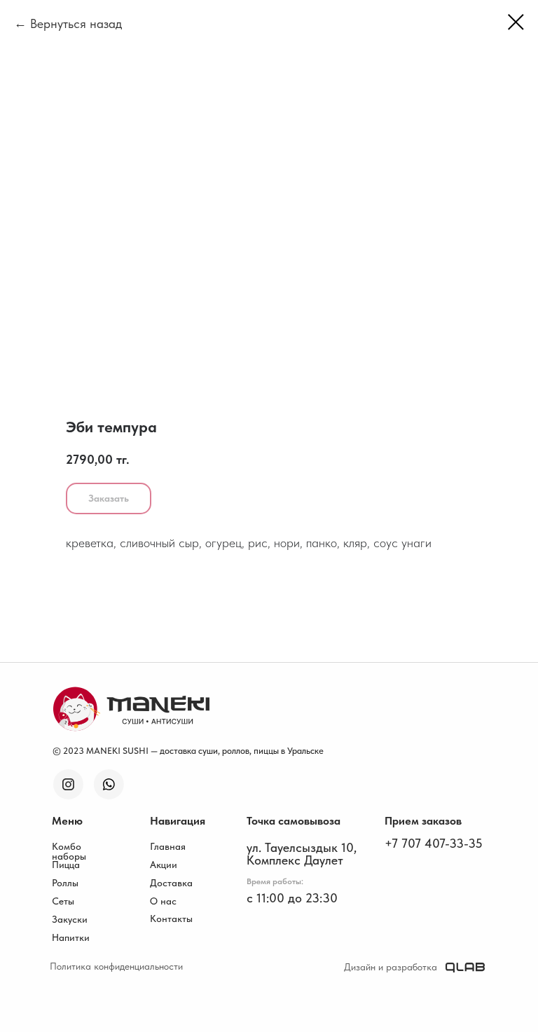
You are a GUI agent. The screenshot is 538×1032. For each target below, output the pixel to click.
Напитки (71, 937)
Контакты (171, 918)
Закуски (70, 919)
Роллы (65, 882)
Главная (168, 846)
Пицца (66, 864)
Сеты (63, 901)
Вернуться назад (76, 23)
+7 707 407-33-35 (434, 843)
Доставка (171, 882)
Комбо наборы (69, 851)
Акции (163, 864)
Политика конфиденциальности (116, 966)
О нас (163, 901)
